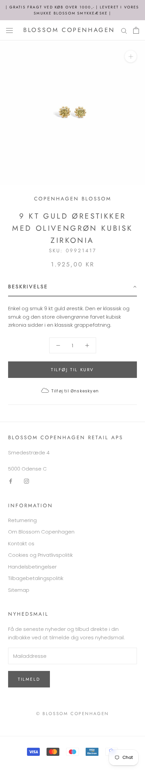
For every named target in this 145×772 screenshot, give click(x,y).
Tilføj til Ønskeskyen (75, 391)
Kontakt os (21, 543)
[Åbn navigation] (9, 30)
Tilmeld (29, 679)
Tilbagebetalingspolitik (35, 578)
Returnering (22, 520)
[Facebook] (10, 481)
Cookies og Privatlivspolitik (40, 554)
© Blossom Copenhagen (72, 713)
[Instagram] (26, 481)
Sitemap (18, 589)
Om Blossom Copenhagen (41, 531)
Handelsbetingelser (32, 566)
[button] (72, 287)
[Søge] (124, 30)
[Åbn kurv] (136, 30)
